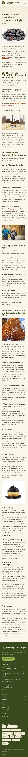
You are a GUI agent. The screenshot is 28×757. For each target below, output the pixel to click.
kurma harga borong (7, 733)
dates (11, 736)
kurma (14, 704)
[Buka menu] (24, 3)
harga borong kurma (19, 733)
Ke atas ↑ (4, 754)
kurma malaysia (6, 730)
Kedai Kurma (16, 740)
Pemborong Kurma (14, 710)
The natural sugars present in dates (12, 209)
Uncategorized (14, 697)
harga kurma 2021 (16, 730)
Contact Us (5, 716)
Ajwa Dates (5, 743)
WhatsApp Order (8, 659)
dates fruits (5, 736)
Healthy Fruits (14, 707)
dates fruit (18, 736)
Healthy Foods (14, 699)
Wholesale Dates (6, 740)
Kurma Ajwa (5, 58)
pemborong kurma (12, 726)
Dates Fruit (14, 702)
